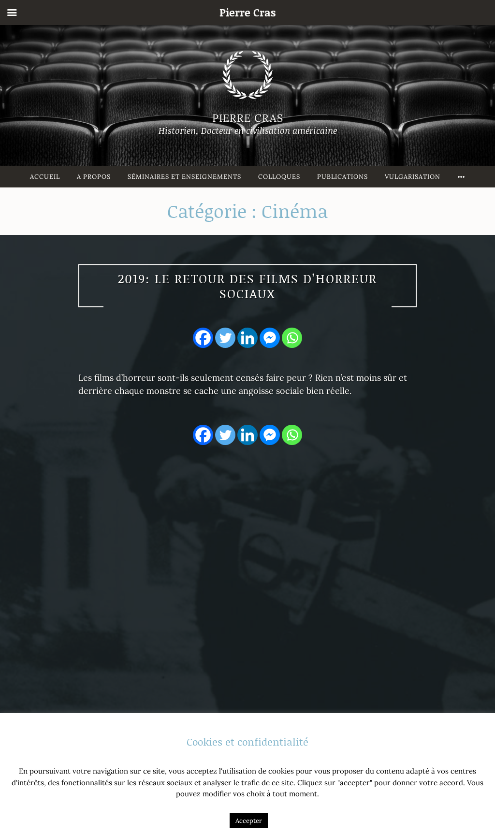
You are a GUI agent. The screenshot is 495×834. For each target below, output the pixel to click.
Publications (342, 177)
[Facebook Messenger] (270, 338)
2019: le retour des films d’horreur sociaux (247, 286)
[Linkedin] (247, 338)
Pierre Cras (247, 118)
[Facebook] (203, 338)
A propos (94, 177)
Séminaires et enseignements (184, 177)
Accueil (45, 177)
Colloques (279, 177)
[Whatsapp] (292, 338)
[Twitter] (225, 338)
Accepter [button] (248, 821)
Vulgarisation (412, 177)
